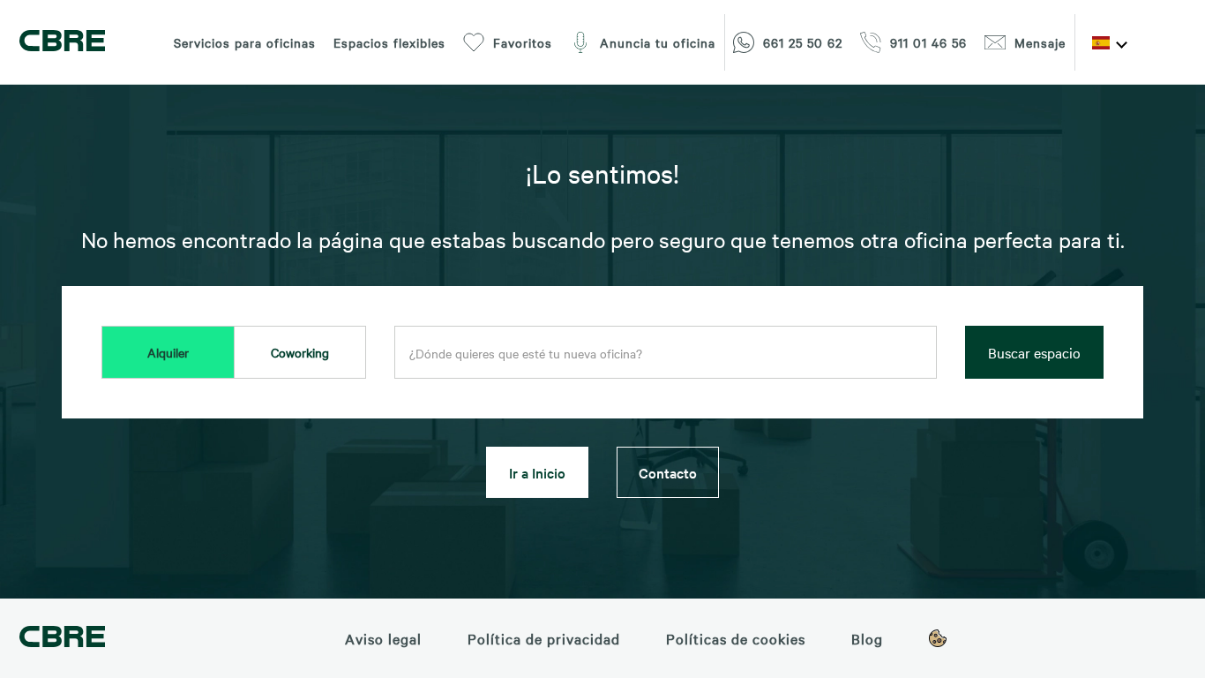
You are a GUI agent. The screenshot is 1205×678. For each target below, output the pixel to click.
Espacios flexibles (389, 42)
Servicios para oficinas (245, 42)
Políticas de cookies (735, 638)
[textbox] (665, 353)
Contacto (668, 472)
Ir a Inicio (537, 472)
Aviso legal (383, 638)
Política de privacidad (544, 638)
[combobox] (665, 353)
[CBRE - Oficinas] (62, 43)
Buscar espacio (1034, 352)
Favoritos (522, 42)
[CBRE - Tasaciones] (62, 639)
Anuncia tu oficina (657, 42)
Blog (867, 638)
